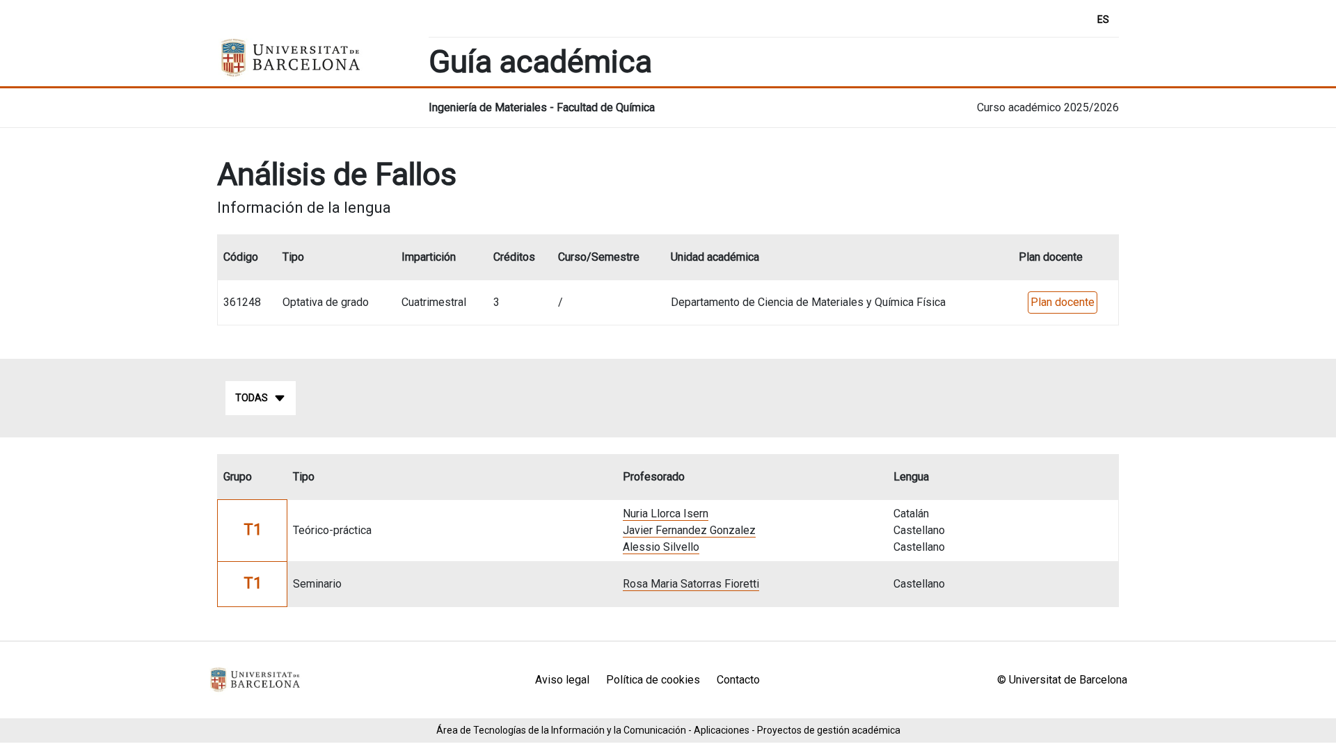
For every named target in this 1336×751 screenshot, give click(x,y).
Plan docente (1063, 302)
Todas (251, 397)
